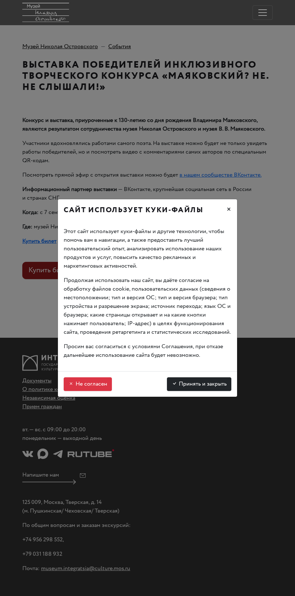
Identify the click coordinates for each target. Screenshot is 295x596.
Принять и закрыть (202, 384)
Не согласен (90, 384)
